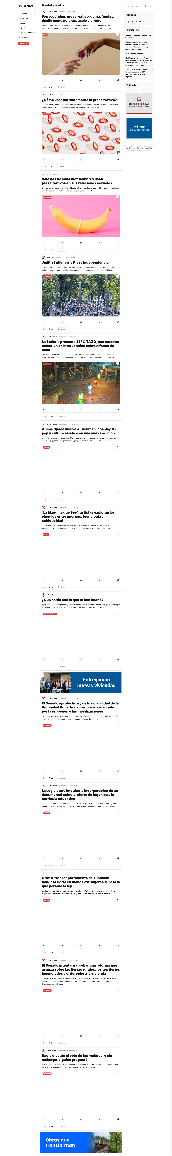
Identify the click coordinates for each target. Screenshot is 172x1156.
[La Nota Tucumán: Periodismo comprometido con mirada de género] (26, 6)
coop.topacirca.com (144, 150)
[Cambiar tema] (151, 6)
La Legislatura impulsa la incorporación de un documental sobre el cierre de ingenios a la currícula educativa (80, 795)
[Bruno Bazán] (44, 257)
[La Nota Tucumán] (44, 12)
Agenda (22, 28)
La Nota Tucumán (52, 11)
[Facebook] (128, 22)
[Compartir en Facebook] (44, 80)
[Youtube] (140, 22)
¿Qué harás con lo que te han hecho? (73, 600)
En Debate (25, 38)
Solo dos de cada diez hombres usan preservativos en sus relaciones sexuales (77, 181)
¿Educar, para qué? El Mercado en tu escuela (138, 36)
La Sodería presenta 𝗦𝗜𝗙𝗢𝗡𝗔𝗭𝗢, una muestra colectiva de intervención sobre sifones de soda (80, 346)
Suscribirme (23, 43)
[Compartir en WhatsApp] (81, 80)
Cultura (22, 23)
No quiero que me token (134, 54)
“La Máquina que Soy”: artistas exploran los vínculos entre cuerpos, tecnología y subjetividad (78, 516)
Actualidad (24, 18)
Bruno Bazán (50, 257)
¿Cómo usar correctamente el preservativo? (79, 100)
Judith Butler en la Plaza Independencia (75, 262)
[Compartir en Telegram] (100, 80)
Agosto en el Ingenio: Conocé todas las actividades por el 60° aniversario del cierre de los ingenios (139, 73)
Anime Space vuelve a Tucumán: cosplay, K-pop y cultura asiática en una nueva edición (79, 431)
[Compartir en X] (62, 80)
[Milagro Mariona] (44, 595)
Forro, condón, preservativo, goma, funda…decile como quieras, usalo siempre (78, 18)
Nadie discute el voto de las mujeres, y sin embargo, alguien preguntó (77, 1058)
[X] (132, 22)
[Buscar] (145, 6)
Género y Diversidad (27, 33)
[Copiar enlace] (118, 80)
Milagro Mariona (51, 595)
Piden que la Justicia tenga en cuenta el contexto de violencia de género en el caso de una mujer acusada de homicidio (138, 45)
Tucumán (23, 13)
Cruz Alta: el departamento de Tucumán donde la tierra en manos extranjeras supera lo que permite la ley (81, 882)
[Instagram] (136, 22)
